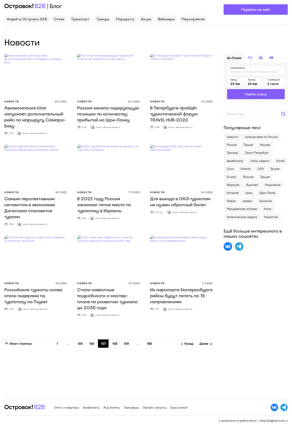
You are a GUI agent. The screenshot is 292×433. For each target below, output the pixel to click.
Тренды (102, 19)
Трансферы (131, 407)
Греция (265, 177)
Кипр (267, 209)
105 (80, 344)
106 (91, 344)
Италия (246, 169)
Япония (248, 177)
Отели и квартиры (66, 407)
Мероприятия (193, 19)
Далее (204, 344)
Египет (231, 177)
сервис (247, 201)
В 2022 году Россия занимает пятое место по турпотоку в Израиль (104, 205)
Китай (280, 161)
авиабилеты (235, 161)
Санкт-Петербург (257, 153)
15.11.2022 (61, 283)
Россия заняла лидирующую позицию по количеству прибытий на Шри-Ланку (108, 114)
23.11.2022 (61, 101)
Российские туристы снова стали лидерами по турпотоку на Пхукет (33, 296)
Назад (188, 344)
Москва (265, 145)
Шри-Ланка (267, 193)
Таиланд (232, 153)
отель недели (259, 161)
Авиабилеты (91, 407)
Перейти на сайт (255, 9)
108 (114, 344)
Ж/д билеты (111, 407)
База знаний (178, 407)
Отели (59, 19)
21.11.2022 (207, 101)
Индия (231, 201)
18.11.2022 (61, 192)
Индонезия (272, 185)
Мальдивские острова (242, 209)
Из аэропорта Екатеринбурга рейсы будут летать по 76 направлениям (181, 296)
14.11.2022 (134, 283)
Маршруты (125, 19)
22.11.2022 (134, 101)
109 (126, 344)
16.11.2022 (207, 192)
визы (249, 193)
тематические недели (242, 217)
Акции (146, 19)
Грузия (275, 169)
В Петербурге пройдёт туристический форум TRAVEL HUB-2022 (174, 114)
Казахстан (271, 217)
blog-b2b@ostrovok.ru (274, 420)
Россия (231, 145)
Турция (248, 145)
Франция (233, 185)
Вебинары (166, 19)
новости (232, 137)
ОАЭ (261, 169)
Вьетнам (252, 185)
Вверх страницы (20, 343)
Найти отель (256, 94)
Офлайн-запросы (155, 407)
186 (149, 344)
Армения (265, 201)
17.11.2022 (134, 192)
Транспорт (80, 19)
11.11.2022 (207, 283)
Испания (233, 193)
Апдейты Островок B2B (27, 19)
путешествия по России (261, 137)
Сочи (230, 169)
